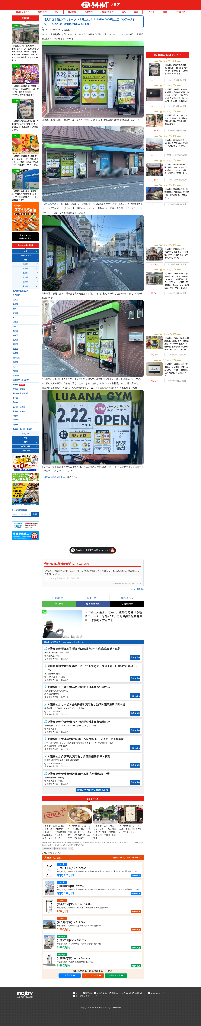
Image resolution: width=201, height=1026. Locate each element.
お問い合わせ (140, 993)
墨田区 (15, 309)
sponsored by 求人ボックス (73, 642)
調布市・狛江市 (19, 389)
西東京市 (16, 376)
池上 (70, 849)
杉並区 (15, 349)
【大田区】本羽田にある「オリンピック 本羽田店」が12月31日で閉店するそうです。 (176, 143)
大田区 (115, 4)
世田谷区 (16, 358)
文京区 (15, 331)
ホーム (78, 993)
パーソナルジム (61, 849)
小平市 (15, 398)
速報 (165, 12)
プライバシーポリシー (159, 993)
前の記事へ (60, 598)
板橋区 (15, 335)
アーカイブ (180, 12)
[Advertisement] (167, 34)
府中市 (15, 402)
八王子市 (16, 420)
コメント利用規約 (137, 589)
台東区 (15, 322)
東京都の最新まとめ (21, 291)
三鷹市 (18, 385)
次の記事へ (125, 598)
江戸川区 (16, 295)
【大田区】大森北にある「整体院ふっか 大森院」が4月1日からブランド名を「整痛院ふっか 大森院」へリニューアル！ (176, 370)
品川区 (15, 367)
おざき (58, 853)
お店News (89, 12)
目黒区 (15, 362)
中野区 (15, 344)
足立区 (15, 313)
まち (124, 12)
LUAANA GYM (48, 849)
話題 (136, 12)
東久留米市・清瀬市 (21, 393)
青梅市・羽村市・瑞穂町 (22, 429)
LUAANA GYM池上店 (54, 477)
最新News (42, 12)
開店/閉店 (72, 12)
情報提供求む (102, 993)
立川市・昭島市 (19, 407)
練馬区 (15, 340)
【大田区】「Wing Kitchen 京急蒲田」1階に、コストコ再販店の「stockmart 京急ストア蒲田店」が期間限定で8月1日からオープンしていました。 (176, 344)
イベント (151, 12)
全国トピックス (22, 12)
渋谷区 (15, 353)
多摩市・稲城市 (19, 411)
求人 (57, 12)
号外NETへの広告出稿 (121, 993)
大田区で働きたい (52, 642)
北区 (14, 327)
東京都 (67, 30)
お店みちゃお (107, 12)
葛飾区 (15, 304)
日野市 (15, 416)
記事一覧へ (92, 598)
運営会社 (89, 993)
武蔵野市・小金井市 (21, 380)
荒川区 (15, 318)
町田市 (15, 425)
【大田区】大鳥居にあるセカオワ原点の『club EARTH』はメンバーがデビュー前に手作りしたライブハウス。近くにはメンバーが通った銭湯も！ (176, 95)
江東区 (15, 300)
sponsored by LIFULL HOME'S (126, 857)
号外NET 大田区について (86, 996)
